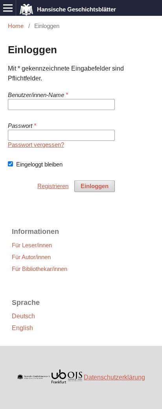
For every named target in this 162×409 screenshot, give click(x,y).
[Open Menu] (8, 8)
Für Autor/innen (31, 257)
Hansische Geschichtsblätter (76, 9)
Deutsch (23, 316)
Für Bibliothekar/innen (39, 268)
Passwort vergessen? (36, 144)
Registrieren (52, 186)
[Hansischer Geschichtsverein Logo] (33, 377)
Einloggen (95, 186)
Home (16, 25)
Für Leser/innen (32, 245)
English (22, 328)
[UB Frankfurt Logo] (59, 385)
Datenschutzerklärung (114, 377)
